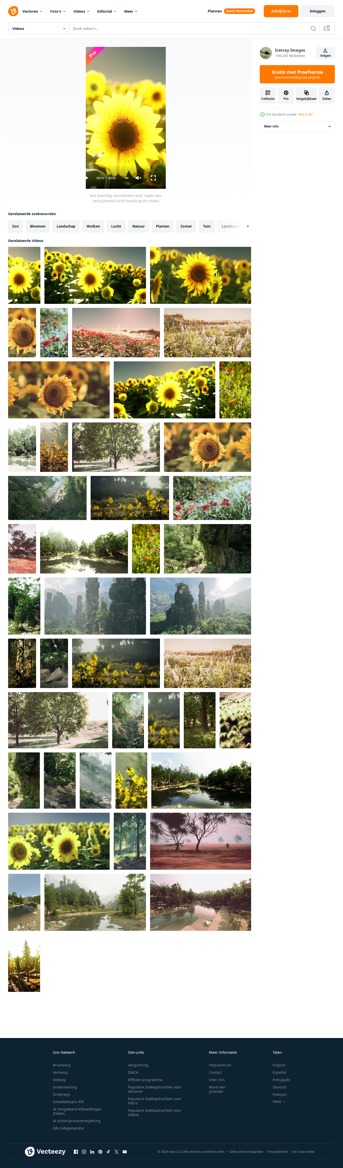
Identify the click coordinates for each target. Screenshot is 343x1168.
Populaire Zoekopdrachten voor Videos (154, 1112)
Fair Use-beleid (303, 1151)
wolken (93, 226)
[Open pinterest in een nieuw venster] (100, 1152)
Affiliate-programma (145, 1079)
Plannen (215, 11)
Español (279, 1072)
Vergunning (138, 1065)
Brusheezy (62, 1065)
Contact (215, 1072)
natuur (138, 226)
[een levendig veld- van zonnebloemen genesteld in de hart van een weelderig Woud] (54, 447)
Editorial (104, 11)
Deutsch (280, 1087)
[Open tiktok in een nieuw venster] (108, 1152)
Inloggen (317, 11)
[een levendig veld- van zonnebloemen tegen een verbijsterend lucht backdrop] (59, 841)
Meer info (271, 126)
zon (15, 226)
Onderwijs (61, 1094)
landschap (66, 226)
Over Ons (217, 1079)
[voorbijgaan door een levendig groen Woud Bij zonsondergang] (24, 963)
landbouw (231, 226)
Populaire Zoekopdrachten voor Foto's (154, 1100)
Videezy (59, 1079)
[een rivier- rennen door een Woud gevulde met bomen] (84, 548)
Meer (128, 11)
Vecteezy (60, 1072)
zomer (186, 226)
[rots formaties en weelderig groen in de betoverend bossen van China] (95, 606)
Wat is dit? (306, 114)
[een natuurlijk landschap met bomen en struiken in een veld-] (22, 548)
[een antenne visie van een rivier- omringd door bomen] (24, 902)
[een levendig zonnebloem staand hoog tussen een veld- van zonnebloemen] (59, 389)
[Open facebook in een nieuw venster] (76, 1152)
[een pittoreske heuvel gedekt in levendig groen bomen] (24, 606)
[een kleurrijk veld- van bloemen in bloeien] (54, 332)
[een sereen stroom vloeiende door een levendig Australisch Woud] (54, 663)
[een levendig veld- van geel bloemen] (130, 498)
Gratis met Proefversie (297, 74)
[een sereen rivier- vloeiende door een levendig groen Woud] (22, 447)
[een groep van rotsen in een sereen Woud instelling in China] (200, 606)
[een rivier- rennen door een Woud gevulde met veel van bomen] (200, 902)
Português (281, 1079)
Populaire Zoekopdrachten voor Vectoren (154, 1089)
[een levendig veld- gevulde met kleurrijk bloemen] (116, 332)
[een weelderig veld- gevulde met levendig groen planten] (235, 720)
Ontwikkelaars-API (68, 1101)
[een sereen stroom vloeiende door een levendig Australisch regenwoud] (60, 780)
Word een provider (217, 1089)
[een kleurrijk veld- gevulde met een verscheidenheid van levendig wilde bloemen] (207, 663)
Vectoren (30, 11)
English (279, 1065)
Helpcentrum (220, 1065)
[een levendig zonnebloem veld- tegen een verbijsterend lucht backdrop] (24, 275)
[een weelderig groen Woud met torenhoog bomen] (200, 720)
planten (162, 226)
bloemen (37, 226)
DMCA (133, 1072)
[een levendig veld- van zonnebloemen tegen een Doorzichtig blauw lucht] (164, 389)
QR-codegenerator (68, 1128)
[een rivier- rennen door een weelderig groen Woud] (47, 498)
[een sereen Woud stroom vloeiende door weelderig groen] (95, 780)
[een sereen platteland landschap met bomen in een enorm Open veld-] (200, 841)
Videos (79, 11)
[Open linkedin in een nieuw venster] (92, 1152)
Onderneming (65, 1087)
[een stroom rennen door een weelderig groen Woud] (128, 720)
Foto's (55, 11)
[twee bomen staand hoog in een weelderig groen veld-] (58, 720)
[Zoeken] (313, 28)
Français (280, 1094)
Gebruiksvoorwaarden (246, 1151)
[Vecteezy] (13, 11)
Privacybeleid (278, 1151)
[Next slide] (243, 226)
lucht (116, 226)
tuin (206, 226)
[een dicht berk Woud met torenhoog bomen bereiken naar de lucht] (22, 663)
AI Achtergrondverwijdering (77, 1120)
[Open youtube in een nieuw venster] (125, 1152)
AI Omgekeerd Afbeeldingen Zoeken (77, 1111)
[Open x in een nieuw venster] (117, 1152)
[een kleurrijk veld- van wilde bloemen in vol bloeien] (235, 389)
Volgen (325, 55)
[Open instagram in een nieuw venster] (84, 1152)
